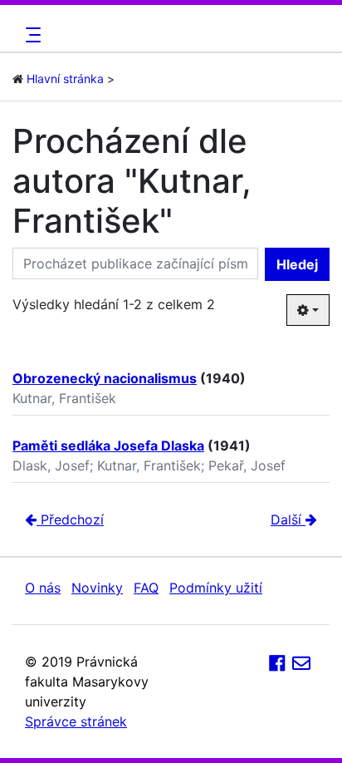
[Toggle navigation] (30, 35)
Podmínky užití (215, 587)
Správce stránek (76, 721)
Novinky (97, 587)
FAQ (146, 587)
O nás (43, 587)
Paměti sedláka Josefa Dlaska (108, 445)
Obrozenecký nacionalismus (104, 378)
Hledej (297, 264)
